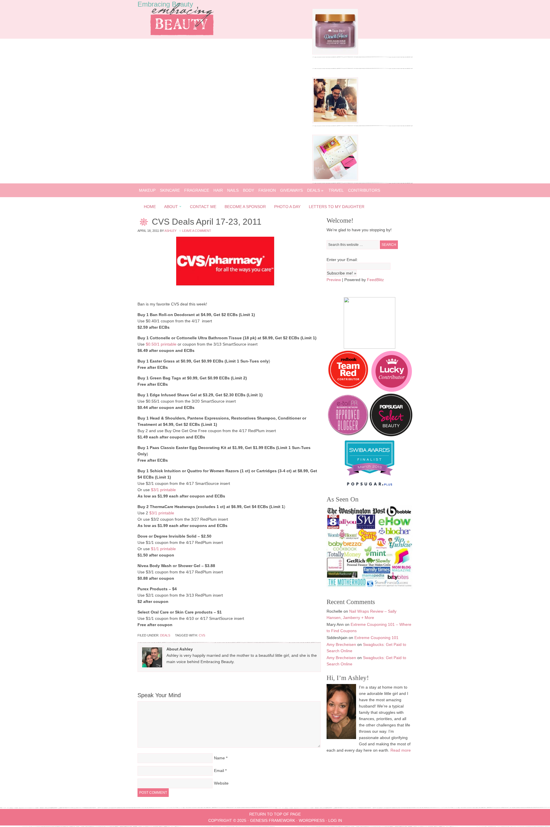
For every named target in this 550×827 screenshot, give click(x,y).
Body (248, 190)
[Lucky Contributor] (391, 390)
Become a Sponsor (245, 206)
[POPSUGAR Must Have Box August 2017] (335, 179)
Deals (315, 190)
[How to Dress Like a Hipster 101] (335, 121)
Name (219, 758)
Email (219, 770)
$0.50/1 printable (161, 344)
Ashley (170, 230)
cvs (202, 635)
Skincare (170, 190)
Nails (233, 190)
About (169, 207)
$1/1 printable (163, 548)
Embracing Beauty (165, 4)
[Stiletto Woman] (369, 477)
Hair (218, 190)
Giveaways (291, 190)
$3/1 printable (163, 489)
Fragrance (196, 190)
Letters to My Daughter (336, 206)
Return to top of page (275, 814)
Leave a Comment (196, 230)
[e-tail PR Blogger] (348, 435)
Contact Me (203, 206)
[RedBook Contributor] (348, 390)
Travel (336, 190)
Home (150, 206)
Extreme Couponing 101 (376, 637)
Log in (335, 820)
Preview (334, 279)
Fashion (267, 190)
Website (221, 783)
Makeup (147, 190)
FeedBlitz (375, 279)
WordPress (312, 820)
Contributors (364, 190)
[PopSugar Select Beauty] (391, 435)
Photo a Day (287, 206)
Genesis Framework (272, 820)
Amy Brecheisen (341, 644)
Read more (400, 750)
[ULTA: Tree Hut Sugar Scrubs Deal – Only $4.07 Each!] (335, 53)
